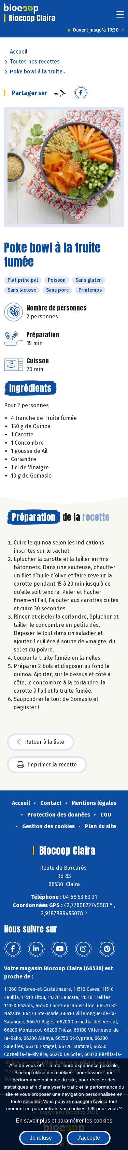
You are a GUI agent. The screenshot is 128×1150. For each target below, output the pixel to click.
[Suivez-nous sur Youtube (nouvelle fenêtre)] (59, 949)
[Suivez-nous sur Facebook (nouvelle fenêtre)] (12, 949)
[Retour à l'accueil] (21, 8)
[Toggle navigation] (120, 16)
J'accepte (88, 1138)
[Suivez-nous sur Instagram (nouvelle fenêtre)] (83, 949)
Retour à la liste (44, 742)
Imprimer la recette (52, 764)
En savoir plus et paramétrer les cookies (64, 1121)
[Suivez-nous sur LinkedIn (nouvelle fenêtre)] (36, 949)
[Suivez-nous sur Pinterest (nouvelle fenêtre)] (106, 949)
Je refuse (41, 1138)
